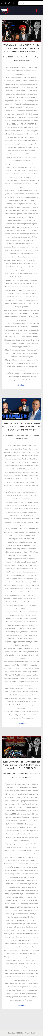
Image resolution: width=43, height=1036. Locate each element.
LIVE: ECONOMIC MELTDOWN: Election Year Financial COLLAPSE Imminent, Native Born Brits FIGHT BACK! (21, 765)
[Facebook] (14, 3)
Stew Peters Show (22, 439)
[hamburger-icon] (39, 10)
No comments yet (32, 57)
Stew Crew (20, 57)
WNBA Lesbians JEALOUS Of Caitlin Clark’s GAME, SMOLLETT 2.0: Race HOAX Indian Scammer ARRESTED (21, 48)
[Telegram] (6, 3)
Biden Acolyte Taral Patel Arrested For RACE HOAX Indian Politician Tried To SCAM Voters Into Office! (21, 426)
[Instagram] (10, 3)
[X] (2, 3)
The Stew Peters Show (22, 61)
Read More (21, 385)
